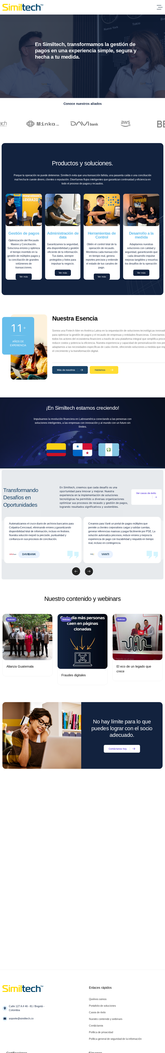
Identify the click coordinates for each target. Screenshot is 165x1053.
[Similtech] (22, 7)
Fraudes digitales (73, 675)
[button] (46, 449)
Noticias (11, 619)
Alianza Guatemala (20, 666)
